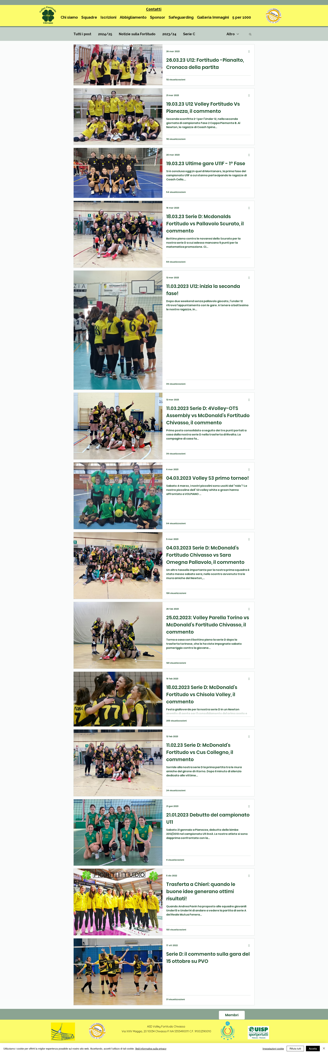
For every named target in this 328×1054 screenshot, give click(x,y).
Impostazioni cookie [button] (273, 1048)
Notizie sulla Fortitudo (137, 34)
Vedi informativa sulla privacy (150, 1048)
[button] (69, 17)
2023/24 (169, 34)
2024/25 (105, 34)
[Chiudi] (324, 1048)
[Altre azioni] (250, 51)
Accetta (313, 1048)
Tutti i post (82, 34)
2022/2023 (211, 34)
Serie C (189, 34)
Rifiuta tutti (295, 1048)
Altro (231, 34)
